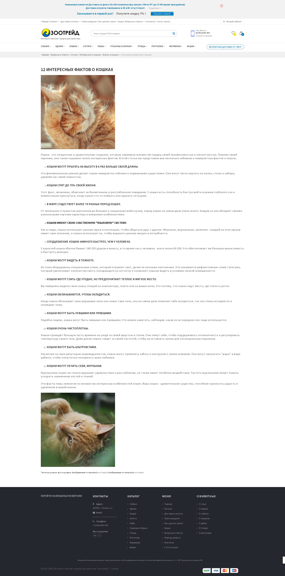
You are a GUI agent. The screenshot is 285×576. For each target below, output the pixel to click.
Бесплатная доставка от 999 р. (225, 47)
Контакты (150, 21)
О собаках (204, 513)
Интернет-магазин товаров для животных (60, 38)
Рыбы (101, 46)
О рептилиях (205, 533)
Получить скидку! (162, 13)
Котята (87, 46)
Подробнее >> (155, 8)
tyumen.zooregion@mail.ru (105, 516)
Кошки (73, 46)
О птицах (203, 528)
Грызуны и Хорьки (121, 46)
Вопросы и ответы (134, 21)
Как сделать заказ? (107, 21)
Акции (121, 21)
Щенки (60, 46)
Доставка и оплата (70, 21)
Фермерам (175, 46)
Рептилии (157, 46)
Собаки (45, 46)
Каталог (53, 21)
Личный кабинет (234, 21)
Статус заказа (163, 21)
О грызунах (204, 518)
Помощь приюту (172, 537)
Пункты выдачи (89, 21)
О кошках (203, 508)
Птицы (142, 46)
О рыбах (203, 523)
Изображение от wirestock (85, 472)
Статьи (202, 504)
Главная (45, 21)
